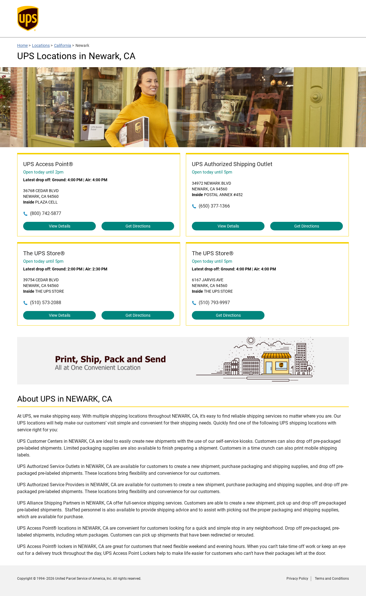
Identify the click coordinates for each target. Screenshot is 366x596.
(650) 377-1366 (214, 206)
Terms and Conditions (332, 579)
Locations (41, 45)
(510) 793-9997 (214, 302)
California (62, 45)
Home (22, 45)
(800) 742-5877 (45, 213)
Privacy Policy (297, 579)
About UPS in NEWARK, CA (64, 399)
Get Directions (138, 226)
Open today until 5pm (212, 172)
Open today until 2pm (43, 172)
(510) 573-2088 (45, 302)
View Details (59, 226)
